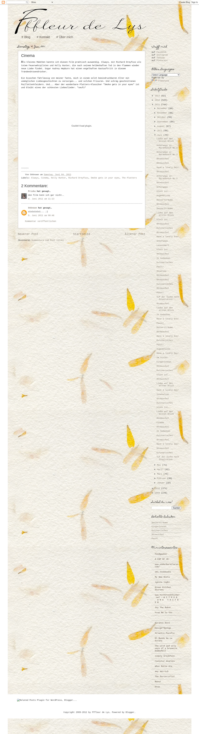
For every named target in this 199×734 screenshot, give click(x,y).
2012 (158, 100)
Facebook (162, 52)
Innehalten (163, 394)
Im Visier (162, 357)
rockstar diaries (165, 661)
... (157, 618)
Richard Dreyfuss (78, 178)
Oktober (162, 117)
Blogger (130, 712)
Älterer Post (135, 234)
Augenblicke (163, 195)
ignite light (162, 582)
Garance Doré (162, 623)
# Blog (26, 37)
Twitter (161, 58)
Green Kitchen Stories (163, 588)
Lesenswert (163, 245)
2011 (158, 105)
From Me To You (163, 613)
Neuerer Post (28, 234)
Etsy (157, 687)
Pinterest (162, 60)
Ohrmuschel (163, 159)
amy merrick (162, 671)
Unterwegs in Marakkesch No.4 (167, 146)
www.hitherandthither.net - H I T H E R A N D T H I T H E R (167, 599)
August (161, 126)
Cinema (45, 178)
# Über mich (64, 37)
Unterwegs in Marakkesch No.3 (167, 153)
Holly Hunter (58, 178)
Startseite (81, 234)
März (160, 474)
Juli (160, 130)
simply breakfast (165, 656)
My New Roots (162, 577)
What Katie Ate (163, 666)
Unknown (32, 208)
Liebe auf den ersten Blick (165, 140)
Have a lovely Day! (168, 167)
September (163, 122)
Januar (161, 483)
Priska (32, 191)
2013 (158, 96)
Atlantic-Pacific (165, 633)
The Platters (129, 178)
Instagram (162, 55)
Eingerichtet (164, 362)
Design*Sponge (163, 628)
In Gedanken (163, 258)
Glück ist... (164, 191)
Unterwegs (162, 187)
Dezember (162, 108)
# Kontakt (43, 37)
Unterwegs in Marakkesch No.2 (167, 177)
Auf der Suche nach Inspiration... (168, 298)
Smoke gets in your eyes (105, 178)
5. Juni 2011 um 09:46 (41, 215)
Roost (158, 682)
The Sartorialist (165, 676)
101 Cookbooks (163, 572)
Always (35, 178)
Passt (155, 538)
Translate (163, 81)
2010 (158, 488)
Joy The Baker (163, 607)
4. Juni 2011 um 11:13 (41, 199)
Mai (159, 465)
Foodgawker (161, 554)
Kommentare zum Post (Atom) (48, 240)
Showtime (162, 271)
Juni (160, 135)
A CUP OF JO (162, 559)
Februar (162, 478)
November (162, 113)
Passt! (160, 267)
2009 (158, 493)
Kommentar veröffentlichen (40, 221)
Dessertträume (165, 200)
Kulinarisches (165, 228)
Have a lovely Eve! (168, 236)
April (161, 469)
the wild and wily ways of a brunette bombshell (166, 648)
